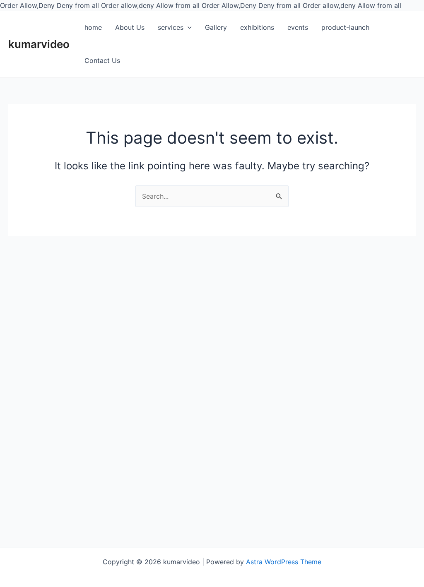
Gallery (216, 27)
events (297, 27)
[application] (187, 28)
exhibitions (257, 27)
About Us (130, 27)
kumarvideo (39, 44)
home (93, 27)
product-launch (345, 27)
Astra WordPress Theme (283, 562)
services (170, 27)
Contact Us (102, 60)
